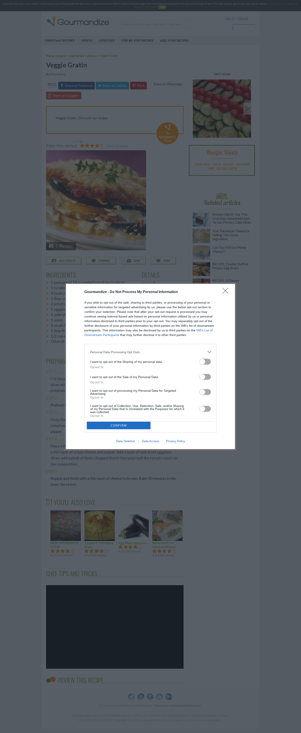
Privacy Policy (175, 441)
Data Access (150, 441)
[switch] (205, 362)
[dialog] (150, 366)
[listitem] (150, 352)
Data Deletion (125, 441)
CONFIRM (119, 425)
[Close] (227, 292)
